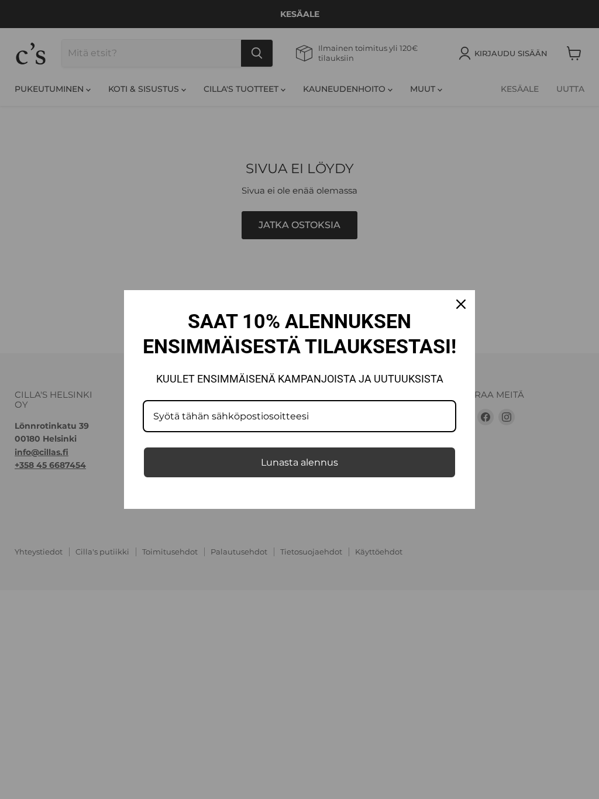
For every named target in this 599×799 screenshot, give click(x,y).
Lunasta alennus (299, 462)
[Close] (461, 304)
